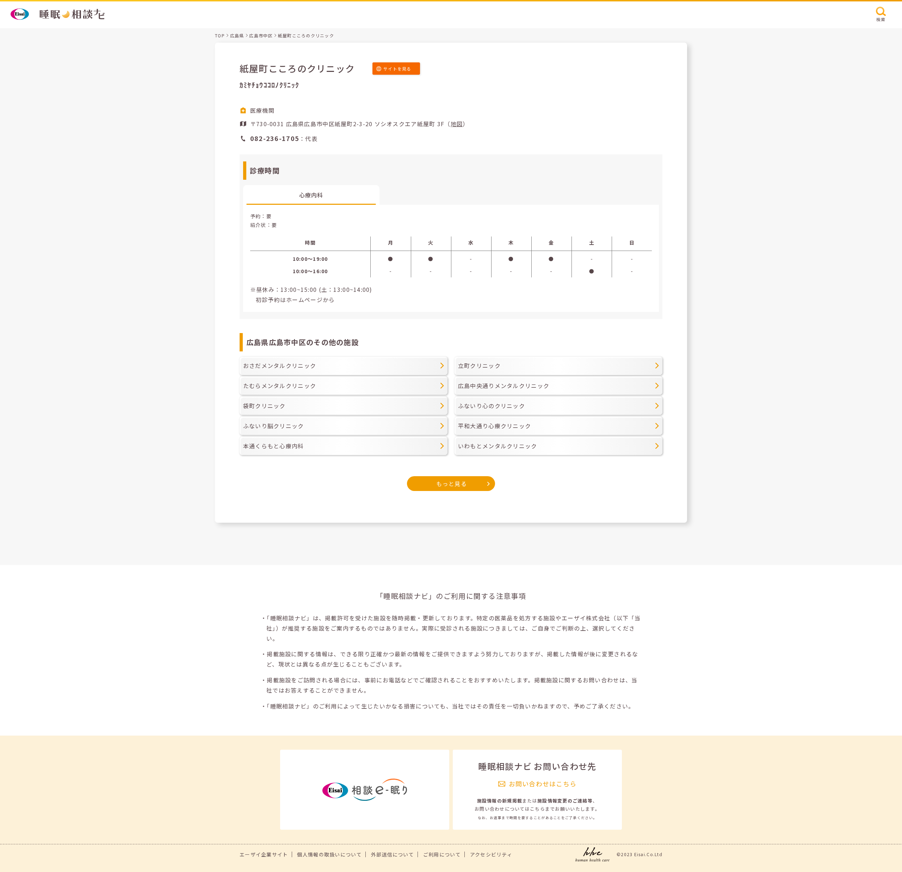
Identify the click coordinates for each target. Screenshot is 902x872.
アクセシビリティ (491, 854)
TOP (220, 35)
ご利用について (442, 854)
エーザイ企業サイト (264, 854)
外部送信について (392, 854)
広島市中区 (260, 35)
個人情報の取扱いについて (329, 854)
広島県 (237, 35)
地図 (457, 123)
